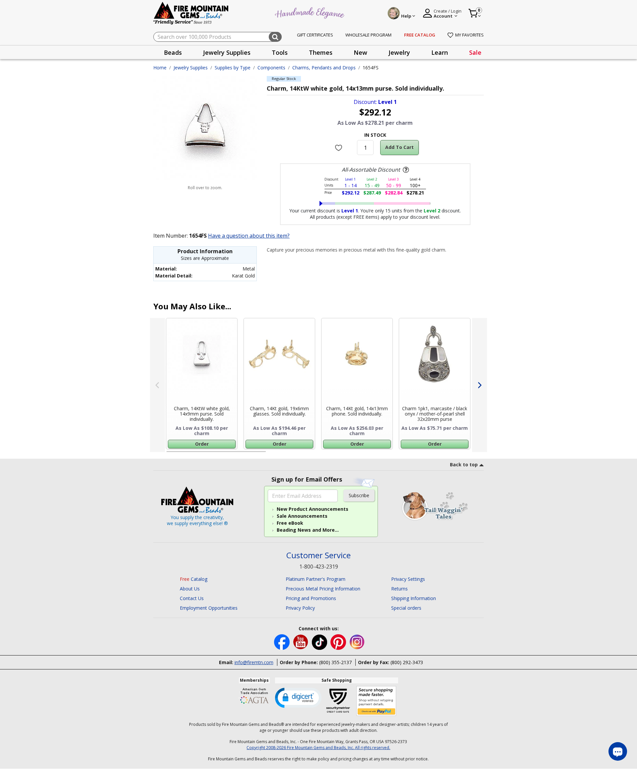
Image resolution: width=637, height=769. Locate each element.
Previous (157, 385)
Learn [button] (439, 52)
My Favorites (469, 35)
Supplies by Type (232, 67)
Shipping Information (413, 598)
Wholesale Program (368, 35)
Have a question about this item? (249, 235)
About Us (190, 588)
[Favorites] (339, 147)
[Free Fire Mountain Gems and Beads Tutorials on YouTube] (301, 642)
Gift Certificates (315, 35)
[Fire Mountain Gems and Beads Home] (191, 13)
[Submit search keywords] (275, 37)
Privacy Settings (408, 579)
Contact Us (192, 598)
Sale (475, 52)
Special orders (406, 608)
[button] (298, 697)
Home (160, 67)
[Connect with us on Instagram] (357, 642)
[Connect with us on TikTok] (320, 642)
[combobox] (217, 37)
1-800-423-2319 (318, 566)
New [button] (360, 52)
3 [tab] (374, 454)
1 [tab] (170, 454)
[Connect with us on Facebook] (282, 642)
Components (271, 67)
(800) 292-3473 (406, 662)
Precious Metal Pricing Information (323, 588)
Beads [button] (173, 52)
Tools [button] (280, 52)
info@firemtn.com (254, 662)
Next (479, 385)
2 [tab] (272, 454)
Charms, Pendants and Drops (324, 67)
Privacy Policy (300, 608)
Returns (399, 588)
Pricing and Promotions (311, 598)
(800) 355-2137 (335, 662)
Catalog (193, 579)
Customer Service (318, 555)
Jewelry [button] (399, 52)
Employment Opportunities (209, 608)
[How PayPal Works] (376, 701)
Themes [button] (320, 52)
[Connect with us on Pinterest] (338, 642)
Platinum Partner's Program (315, 579)
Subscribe (359, 495)
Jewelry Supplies (191, 67)
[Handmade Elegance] (310, 12)
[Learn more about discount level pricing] (405, 170)
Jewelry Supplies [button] (226, 52)
